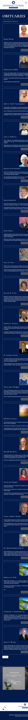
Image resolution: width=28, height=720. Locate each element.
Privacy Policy (18, 716)
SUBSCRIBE (13, 683)
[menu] (26, 2)
